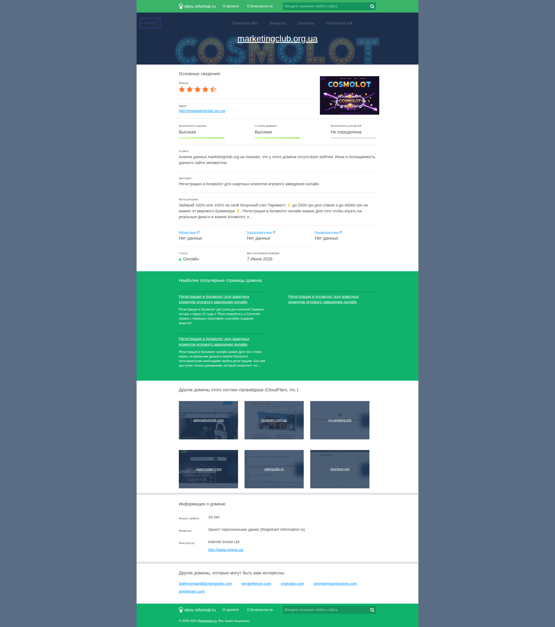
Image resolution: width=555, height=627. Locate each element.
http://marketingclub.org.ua (202, 111)
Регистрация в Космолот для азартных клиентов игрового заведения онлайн (214, 299)
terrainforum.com (256, 584)
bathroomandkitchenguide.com (205, 584)
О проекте (231, 6)
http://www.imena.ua (225, 550)
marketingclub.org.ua (277, 38)
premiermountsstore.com (335, 584)
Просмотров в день (326, 232)
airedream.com (192, 591)
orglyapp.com (292, 584)
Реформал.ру (207, 620)
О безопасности (260, 6)
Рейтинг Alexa (187, 232)
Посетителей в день (259, 232)
